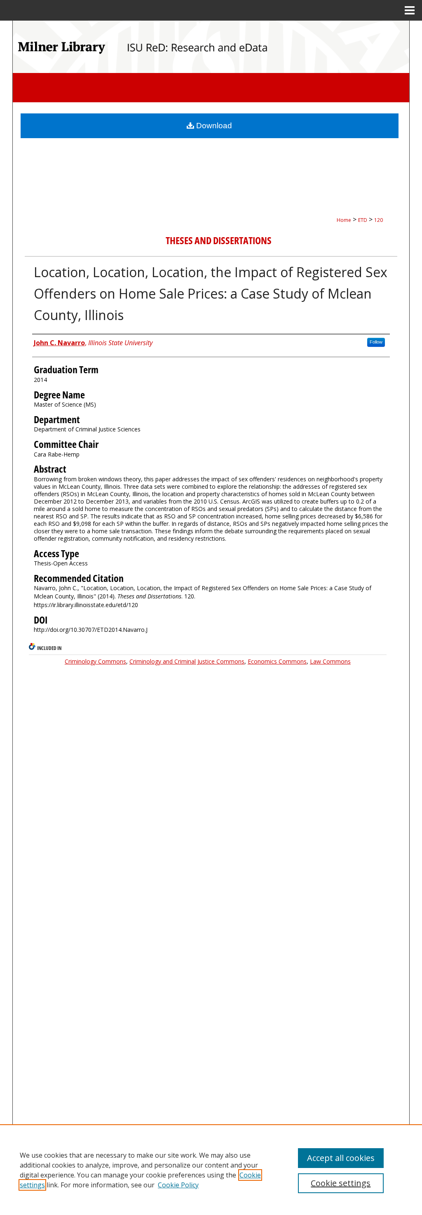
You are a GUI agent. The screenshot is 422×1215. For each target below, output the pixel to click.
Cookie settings (340, 1183)
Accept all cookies (341, 1157)
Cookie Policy (178, 1184)
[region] (211, 1169)
